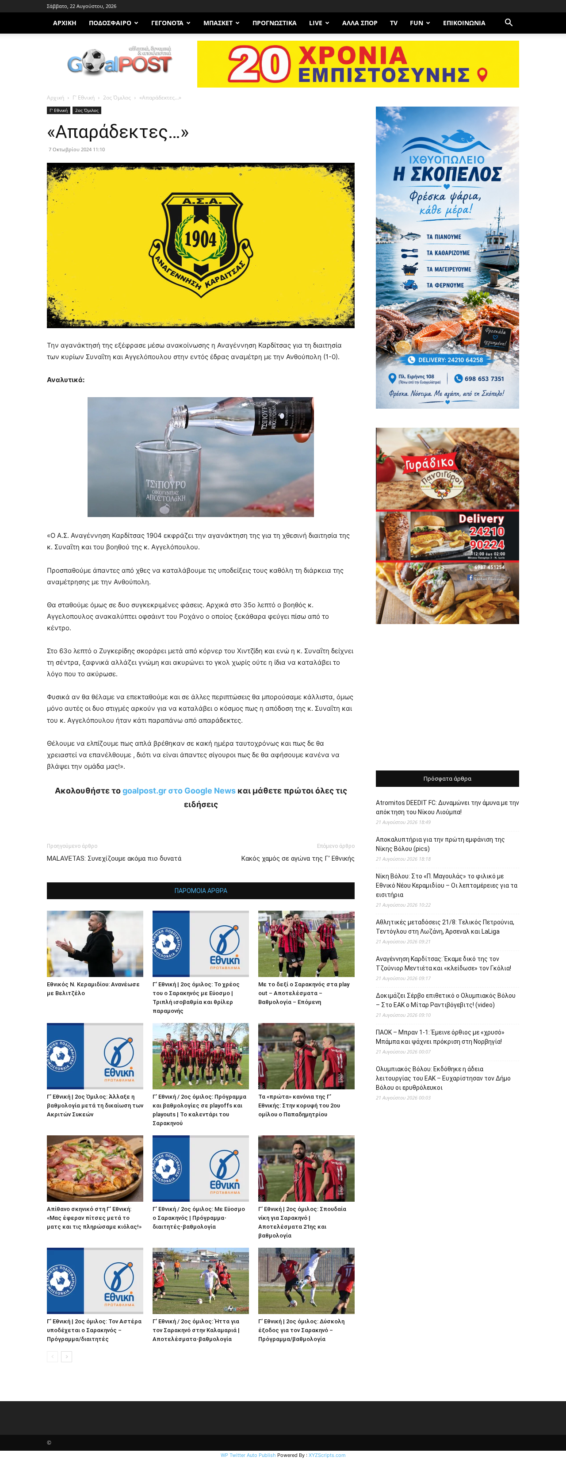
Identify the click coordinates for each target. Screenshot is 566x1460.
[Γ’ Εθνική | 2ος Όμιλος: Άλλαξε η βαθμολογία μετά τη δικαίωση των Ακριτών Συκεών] (95, 1056)
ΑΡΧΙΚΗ (64, 23)
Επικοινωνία (464, 23)
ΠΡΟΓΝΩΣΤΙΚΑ (274, 23)
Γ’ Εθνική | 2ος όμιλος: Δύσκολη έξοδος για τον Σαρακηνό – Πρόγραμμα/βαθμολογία (301, 1330)
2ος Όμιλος (117, 97)
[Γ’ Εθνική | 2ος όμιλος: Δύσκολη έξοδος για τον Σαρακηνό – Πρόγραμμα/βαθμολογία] (306, 1281)
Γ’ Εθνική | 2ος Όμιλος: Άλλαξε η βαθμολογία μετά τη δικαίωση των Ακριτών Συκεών (95, 1105)
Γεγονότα (167, 23)
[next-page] (66, 1356)
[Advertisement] (447, 698)
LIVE (315, 23)
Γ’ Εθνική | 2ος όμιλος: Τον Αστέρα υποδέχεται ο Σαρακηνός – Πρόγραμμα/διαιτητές (94, 1330)
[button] (508, 23)
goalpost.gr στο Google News (179, 790)
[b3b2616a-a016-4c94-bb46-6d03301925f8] (201, 524)
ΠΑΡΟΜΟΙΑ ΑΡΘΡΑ (201, 891)
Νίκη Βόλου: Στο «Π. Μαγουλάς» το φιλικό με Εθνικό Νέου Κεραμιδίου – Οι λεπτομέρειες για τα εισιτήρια (446, 885)
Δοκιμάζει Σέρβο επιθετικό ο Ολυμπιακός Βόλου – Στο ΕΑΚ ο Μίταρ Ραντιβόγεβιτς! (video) (446, 1000)
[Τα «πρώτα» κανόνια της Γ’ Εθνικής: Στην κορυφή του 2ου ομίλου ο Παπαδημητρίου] (306, 1056)
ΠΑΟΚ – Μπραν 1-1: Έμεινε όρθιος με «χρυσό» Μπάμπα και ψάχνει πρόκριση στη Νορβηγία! (440, 1037)
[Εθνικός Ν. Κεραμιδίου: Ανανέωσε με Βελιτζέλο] (95, 944)
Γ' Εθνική (84, 97)
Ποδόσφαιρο (110, 23)
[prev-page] (52, 1356)
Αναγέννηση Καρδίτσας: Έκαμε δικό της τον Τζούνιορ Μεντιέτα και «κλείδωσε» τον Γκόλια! (443, 963)
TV (394, 23)
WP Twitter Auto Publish (248, 1455)
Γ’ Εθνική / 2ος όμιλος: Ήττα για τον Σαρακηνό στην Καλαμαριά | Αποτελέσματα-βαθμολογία (196, 1330)
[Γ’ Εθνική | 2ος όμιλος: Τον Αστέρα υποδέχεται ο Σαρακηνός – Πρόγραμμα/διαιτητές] (95, 1281)
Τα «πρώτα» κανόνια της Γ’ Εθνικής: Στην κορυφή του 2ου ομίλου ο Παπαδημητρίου (299, 1105)
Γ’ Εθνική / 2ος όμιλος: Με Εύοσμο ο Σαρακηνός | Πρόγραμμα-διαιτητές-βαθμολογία (199, 1218)
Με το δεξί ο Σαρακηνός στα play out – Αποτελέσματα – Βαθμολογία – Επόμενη (303, 993)
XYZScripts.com (327, 1455)
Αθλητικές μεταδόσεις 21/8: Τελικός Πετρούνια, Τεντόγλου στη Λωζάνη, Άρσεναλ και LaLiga (445, 927)
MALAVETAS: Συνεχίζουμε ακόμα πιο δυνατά (114, 858)
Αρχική (55, 97)
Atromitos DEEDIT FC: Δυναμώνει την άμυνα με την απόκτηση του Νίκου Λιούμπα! (447, 807)
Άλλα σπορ (360, 23)
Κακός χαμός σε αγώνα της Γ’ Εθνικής (298, 858)
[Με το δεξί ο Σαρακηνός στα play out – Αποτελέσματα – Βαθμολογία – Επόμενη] (306, 944)
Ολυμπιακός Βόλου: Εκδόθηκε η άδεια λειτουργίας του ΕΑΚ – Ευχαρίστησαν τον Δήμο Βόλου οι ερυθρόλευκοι (443, 1078)
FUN (416, 23)
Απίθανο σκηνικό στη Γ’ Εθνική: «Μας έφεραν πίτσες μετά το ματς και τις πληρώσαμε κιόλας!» (94, 1218)
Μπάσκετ (218, 23)
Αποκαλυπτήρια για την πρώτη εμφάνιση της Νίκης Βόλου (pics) (440, 844)
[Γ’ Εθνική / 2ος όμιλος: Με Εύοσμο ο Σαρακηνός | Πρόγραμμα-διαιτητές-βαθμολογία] (201, 1168)
